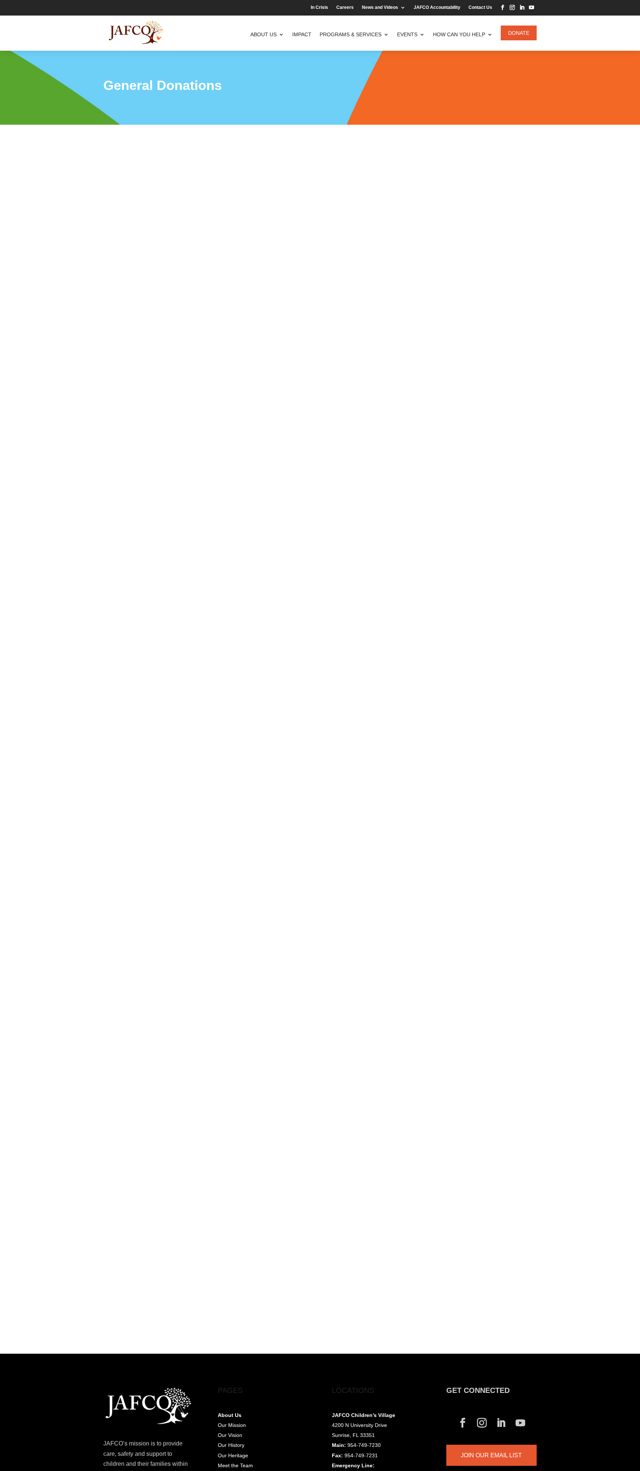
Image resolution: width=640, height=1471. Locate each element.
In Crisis (319, 7)
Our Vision (230, 1435)
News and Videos (380, 7)
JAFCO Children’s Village (363, 1415)
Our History (231, 1445)
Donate (518, 33)
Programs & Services (350, 34)
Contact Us (480, 7)
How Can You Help (459, 34)
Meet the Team (235, 1465)
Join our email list (491, 1455)
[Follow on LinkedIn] (522, 7)
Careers (345, 7)
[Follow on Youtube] (531, 7)
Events (407, 34)
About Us (263, 34)
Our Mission (232, 1425)
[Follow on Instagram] (512, 7)
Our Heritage (233, 1455)
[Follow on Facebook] (502, 7)
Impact (301, 34)
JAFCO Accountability (437, 7)
